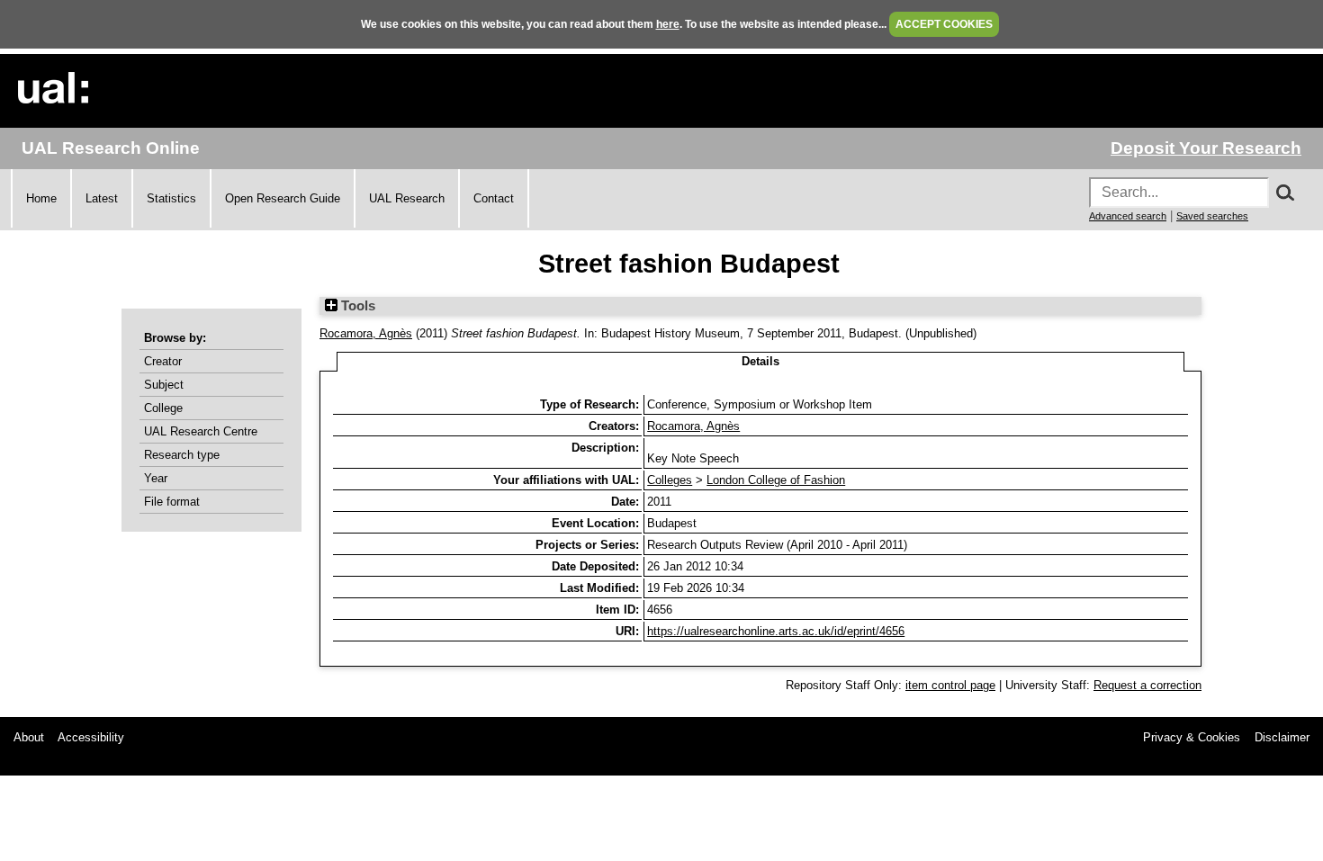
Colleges (669, 480)
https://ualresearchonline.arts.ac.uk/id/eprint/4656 (775, 631)
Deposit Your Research (1206, 148)
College (163, 408)
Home (41, 198)
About (29, 737)
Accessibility (91, 737)
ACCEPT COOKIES (944, 24)
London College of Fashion (775, 480)
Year (155, 478)
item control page (950, 685)
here (668, 24)
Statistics (171, 198)
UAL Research (407, 198)
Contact (493, 198)
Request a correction (1148, 685)
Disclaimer (1282, 737)
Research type (182, 455)
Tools (356, 306)
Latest (102, 198)
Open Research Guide (282, 198)
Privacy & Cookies (1191, 737)
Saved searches (1212, 216)
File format (172, 501)
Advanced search (1127, 216)
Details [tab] (760, 361)
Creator (163, 361)
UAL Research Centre (200, 431)
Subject (164, 384)
